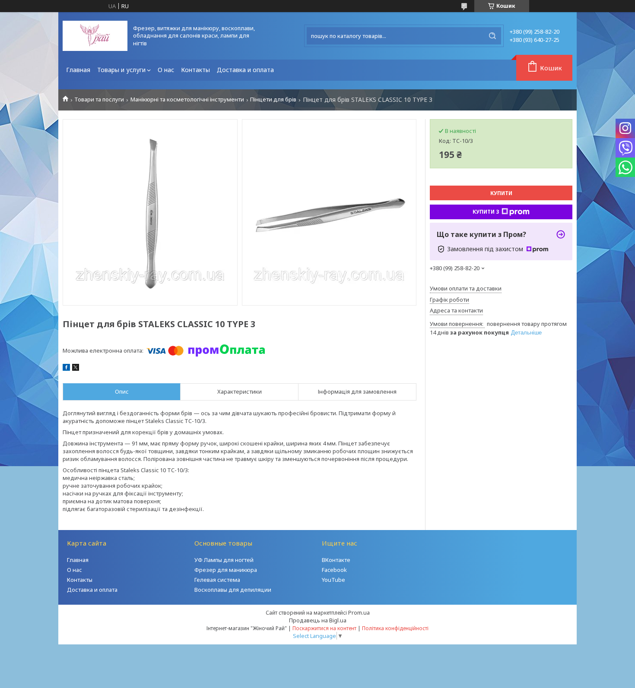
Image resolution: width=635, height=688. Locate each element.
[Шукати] (492, 35)
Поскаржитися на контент (324, 628)
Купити (501, 193)
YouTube (333, 580)
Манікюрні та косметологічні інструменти (187, 99)
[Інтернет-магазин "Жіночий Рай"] (95, 36)
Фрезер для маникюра (225, 570)
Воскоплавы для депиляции (232, 589)
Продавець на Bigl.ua (317, 620)
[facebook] (66, 368)
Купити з (486, 211)
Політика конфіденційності (395, 628)
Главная (78, 70)
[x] (75, 368)
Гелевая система (217, 580)
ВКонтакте (336, 560)
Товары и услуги (121, 70)
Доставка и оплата (245, 70)
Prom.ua (359, 612)
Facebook (334, 570)
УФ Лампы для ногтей (224, 560)
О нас (166, 70)
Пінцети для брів (273, 99)
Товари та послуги (99, 99)
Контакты (195, 70)
